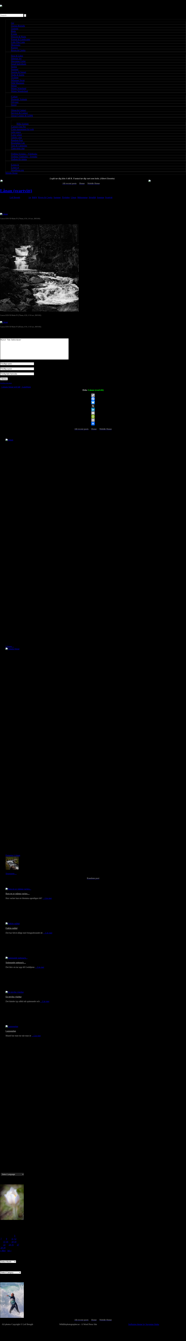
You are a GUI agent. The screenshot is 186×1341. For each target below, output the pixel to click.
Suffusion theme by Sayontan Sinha (143, 1324)
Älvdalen (66, 197)
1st (29, 197)
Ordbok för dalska (19, 159)
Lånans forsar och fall (10, 387)
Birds (13, 31)
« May (3, 1250)
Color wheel (16, 135)
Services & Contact (19, 113)
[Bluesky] (93, 402)
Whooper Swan (18, 80)
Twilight (14, 77)
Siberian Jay (16, 58)
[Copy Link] (93, 395)
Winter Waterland (18, 88)
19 (15, 1242)
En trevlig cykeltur (14, 997)
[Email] (93, 413)
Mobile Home (12, 173)
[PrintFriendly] (93, 416)
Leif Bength (15, 197)
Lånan (73, 197)
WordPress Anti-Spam (6, 383)
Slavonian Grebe (18, 61)
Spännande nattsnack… (16, 962)
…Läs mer (47, 898)
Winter (14, 86)
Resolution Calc (18, 143)
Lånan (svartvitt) (16, 190)
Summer (14, 69)
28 (2, 1248)
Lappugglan (11, 1031)
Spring (14, 67)
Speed (13, 105)
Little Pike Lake (18, 42)
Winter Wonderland (19, 91)
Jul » (9, 1250)
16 (7, 1242)
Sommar (100, 197)
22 (4, 1245)
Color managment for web (22, 129)
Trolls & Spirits (17, 75)
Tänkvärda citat (18, 148)
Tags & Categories (19, 146)
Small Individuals (18, 64)
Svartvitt (108, 197)
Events (14, 34)
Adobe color (16, 137)
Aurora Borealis (18, 26)
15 (4, 1242)
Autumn (14, 28)
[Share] (93, 423)
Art (12, 23)
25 (12, 1245)
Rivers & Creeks (18, 50)
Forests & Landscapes (20, 39)
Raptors (14, 47)
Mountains (15, 45)
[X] (93, 406)
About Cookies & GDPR (22, 116)
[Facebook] (93, 399)
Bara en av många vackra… (18, 893)
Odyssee (15, 102)
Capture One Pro (18, 126)
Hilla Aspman (23, 124)
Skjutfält (92, 197)
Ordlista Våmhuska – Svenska (24, 156)
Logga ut (15, 167)
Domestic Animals (19, 99)
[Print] (93, 420)
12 (15, 1239)
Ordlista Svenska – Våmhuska (24, 154)
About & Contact (18, 110)
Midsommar (82, 197)
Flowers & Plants (18, 37)
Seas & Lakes (17, 56)
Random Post (17, 140)
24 (10, 1245)
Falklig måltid (11, 928)
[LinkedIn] (93, 409)
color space (16, 132)
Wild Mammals (17, 83)
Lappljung (26, 387)
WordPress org (17, 170)
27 (18, 1245)
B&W (34, 197)
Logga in (15, 165)
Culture (14, 96)
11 (12, 1239)
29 (4, 1248)
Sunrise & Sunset (18, 72)
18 (12, 1242)
